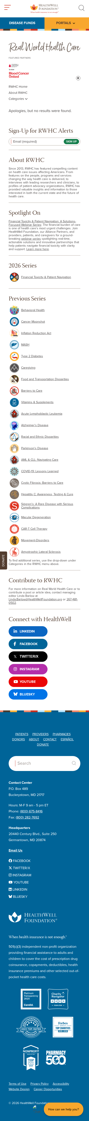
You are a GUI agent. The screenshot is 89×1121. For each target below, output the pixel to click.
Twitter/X (29, 656)
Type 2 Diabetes (32, 356)
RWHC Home (18, 87)
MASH (25, 345)
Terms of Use (17, 1084)
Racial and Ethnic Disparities (40, 437)
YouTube (28, 682)
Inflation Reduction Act (36, 333)
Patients (21, 734)
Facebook (29, 644)
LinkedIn (27, 631)
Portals (63, 23)
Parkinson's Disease (34, 448)
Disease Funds (22, 23)
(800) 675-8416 (31, 811)
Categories (17, 99)
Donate (43, 744)
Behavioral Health (33, 310)
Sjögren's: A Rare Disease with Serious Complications (47, 505)
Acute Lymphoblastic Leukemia (41, 414)
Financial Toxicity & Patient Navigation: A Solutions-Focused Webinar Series (42, 223)
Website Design (19, 1089)
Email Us (15, 850)
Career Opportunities (48, 1089)
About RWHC (18, 93)
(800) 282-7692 (27, 817)
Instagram (29, 669)
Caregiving (28, 368)
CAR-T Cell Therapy (34, 529)
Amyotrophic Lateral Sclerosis (41, 552)
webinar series (31, 239)
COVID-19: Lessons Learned (40, 471)
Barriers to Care (31, 391)
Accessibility (61, 1084)
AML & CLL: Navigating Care (39, 460)
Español (67, 739)
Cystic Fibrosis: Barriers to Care (42, 483)
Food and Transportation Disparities (45, 379)
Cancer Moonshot (33, 322)
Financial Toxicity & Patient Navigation (46, 277)
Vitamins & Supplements (37, 402)
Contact (50, 739)
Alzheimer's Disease (34, 425)
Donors (18, 739)
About (34, 739)
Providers (40, 734)
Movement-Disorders (35, 540)
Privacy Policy (39, 1084)
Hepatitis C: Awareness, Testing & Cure (47, 494)
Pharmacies (62, 734)
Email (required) (25, 141)
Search (74, 763)
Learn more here (37, 249)
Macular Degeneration (36, 517)
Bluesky (27, 694)
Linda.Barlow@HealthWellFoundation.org (35, 599)
